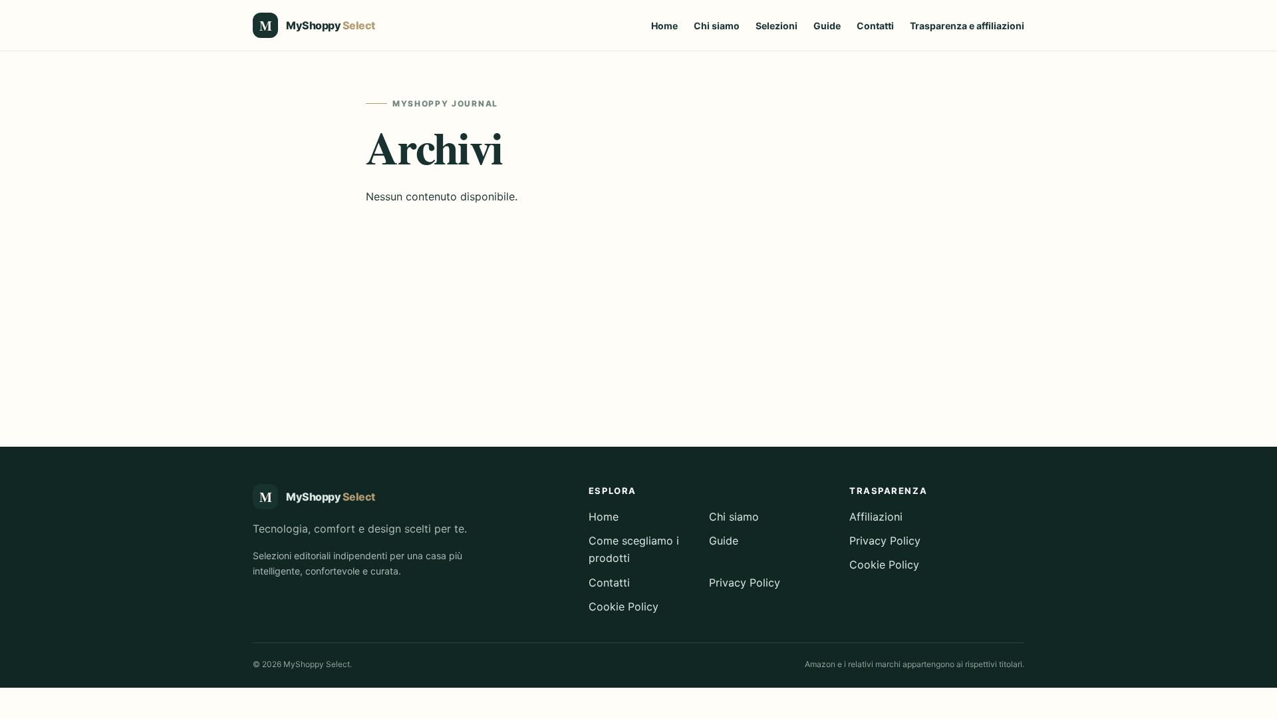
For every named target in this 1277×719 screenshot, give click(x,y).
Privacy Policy (744, 582)
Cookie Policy (623, 606)
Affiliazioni (876, 516)
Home (664, 25)
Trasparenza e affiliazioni (967, 25)
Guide (827, 25)
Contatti (875, 25)
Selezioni (776, 25)
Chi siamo (717, 25)
